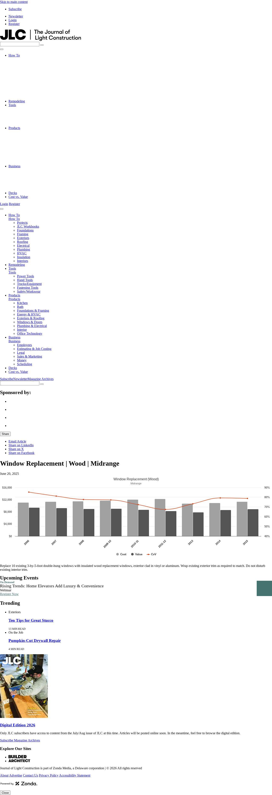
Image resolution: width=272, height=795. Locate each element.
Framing (22, 70)
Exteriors (23, 74)
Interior (22, 158)
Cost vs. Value (18, 197)
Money (22, 185)
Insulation (23, 93)
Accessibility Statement (74, 775)
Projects (22, 59)
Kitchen (22, 132)
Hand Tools (25, 112)
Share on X (16, 449)
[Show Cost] (121, 554)
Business (14, 166)
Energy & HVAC (29, 143)
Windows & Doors (29, 151)
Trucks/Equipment (29, 116)
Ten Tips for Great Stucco (30, 620)
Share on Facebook (21, 453)
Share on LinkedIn (21, 445)
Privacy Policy (48, 775)
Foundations (25, 67)
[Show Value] (136, 554)
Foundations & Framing (33, 139)
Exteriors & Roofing (30, 147)
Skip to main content (14, 2)
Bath (20, 135)
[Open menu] (1, 49)
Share (5, 434)
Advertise (15, 775)
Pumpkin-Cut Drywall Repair (34, 640)
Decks (12, 193)
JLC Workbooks (28, 63)
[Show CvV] (151, 554)
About (4, 775)
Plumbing (23, 86)
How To (14, 55)
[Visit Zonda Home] (19, 785)
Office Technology (29, 162)
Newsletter (15, 16)
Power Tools (25, 109)
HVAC (22, 90)
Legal (21, 177)
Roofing (22, 78)
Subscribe (15, 9)
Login (12, 20)
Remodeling (16, 101)
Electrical (23, 82)
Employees (24, 170)
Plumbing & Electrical (32, 154)
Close (5, 792)
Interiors (22, 97)
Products (14, 128)
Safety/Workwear (28, 124)
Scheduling (24, 189)
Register (14, 24)
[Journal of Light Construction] (40, 40)
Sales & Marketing (29, 181)
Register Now (9, 594)
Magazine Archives (41, 379)
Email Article (17, 441)
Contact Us (30, 775)
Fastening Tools (27, 120)
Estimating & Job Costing (34, 174)
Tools (12, 105)
